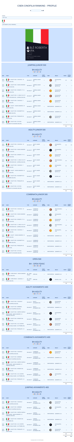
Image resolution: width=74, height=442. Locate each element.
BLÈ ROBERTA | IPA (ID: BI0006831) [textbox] (9, 24)
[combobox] (37, 17)
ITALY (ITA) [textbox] (5, 17)
